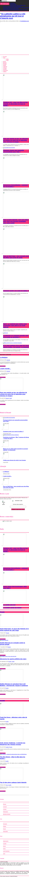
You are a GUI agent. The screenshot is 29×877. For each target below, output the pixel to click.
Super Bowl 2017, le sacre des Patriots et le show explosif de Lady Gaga (14, 629)
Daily (7, 60)
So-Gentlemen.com (24, 21)
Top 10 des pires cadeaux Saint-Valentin (13, 782)
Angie (4, 848)
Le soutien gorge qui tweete (12, 607)
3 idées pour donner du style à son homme (14, 460)
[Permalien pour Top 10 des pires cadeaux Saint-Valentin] (11, 780)
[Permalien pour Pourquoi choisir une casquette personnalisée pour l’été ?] (9, 417)
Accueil (5, 56)
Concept (5, 806)
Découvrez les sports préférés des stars (13, 659)
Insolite (5, 69)
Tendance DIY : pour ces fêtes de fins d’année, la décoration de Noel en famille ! (14, 6)
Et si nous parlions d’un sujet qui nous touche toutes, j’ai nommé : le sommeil (16, 346)
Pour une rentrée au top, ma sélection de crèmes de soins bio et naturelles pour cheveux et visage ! (16, 8)
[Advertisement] (14, 39)
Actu (4, 57)
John (4, 853)
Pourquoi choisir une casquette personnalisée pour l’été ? (15, 9)
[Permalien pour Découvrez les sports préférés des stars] (8, 656)
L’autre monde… (13, 4)
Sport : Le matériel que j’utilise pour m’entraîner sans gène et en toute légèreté (15, 325)
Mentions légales (6, 814)
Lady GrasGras (6, 851)
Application (5, 831)
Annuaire (5, 823)
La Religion (12, 3)
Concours (5, 70)
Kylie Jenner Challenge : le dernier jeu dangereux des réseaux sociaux (12, 743)
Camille (4, 843)
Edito (7, 59)
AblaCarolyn (5, 841)
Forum (4, 828)
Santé (4, 65)
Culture (5, 67)
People (4, 64)
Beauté (5, 62)
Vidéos (4, 71)
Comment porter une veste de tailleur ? (16, 291)
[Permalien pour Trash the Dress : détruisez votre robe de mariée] (11, 714)
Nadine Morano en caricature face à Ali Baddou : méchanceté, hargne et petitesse (14, 684)
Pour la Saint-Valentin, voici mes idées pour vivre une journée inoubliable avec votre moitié (15, 221)
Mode (4, 61)
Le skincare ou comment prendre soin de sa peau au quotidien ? (15, 336)
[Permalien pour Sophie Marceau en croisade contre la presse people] (4, 640)
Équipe (4, 804)
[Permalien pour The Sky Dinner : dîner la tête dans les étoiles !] (13, 754)
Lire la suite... (3, 366)
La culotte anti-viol (9, 605)
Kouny (4, 846)
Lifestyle (5, 66)
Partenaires (5, 811)
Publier (4, 826)
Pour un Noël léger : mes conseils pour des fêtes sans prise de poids (16, 256)
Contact (4, 809)
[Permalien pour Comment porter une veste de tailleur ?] (6, 429)
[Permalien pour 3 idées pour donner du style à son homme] (6, 457)
